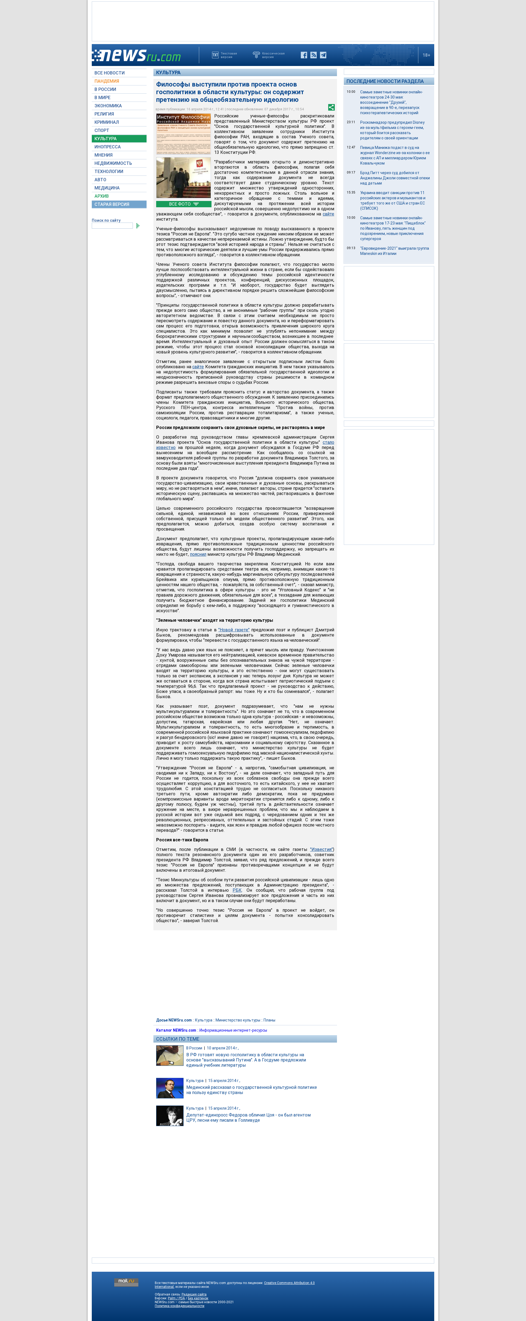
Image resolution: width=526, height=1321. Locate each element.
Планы (269, 1020)
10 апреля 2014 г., (223, 1048)
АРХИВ (102, 196)
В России (194, 1048)
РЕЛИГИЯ (104, 114)
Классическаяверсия (273, 55)
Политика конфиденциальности (179, 1306)
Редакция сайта (194, 1294)
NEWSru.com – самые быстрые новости (186, 1302)
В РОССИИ (105, 89)
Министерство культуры (238, 1020)
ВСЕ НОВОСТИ (110, 73)
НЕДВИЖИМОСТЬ (113, 163)
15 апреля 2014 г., (224, 1080)
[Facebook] (304, 55)
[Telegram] (323, 55)
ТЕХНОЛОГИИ (109, 171)
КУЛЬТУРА (106, 138)
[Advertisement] (263, 20)
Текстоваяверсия (229, 55)
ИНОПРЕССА (108, 146)
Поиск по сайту (106, 220)
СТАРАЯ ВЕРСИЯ (112, 204)
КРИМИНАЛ (107, 122)
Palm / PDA (176, 1298)
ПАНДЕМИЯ (107, 81)
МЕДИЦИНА (107, 188)
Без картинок (198, 1298)
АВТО (100, 179)
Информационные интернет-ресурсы (233, 1030)
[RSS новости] (313, 55)
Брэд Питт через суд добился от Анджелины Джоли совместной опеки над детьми (395, 178)
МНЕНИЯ (104, 155)
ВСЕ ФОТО (180, 204)
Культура (168, 72)
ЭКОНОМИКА (108, 105)
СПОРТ (102, 130)
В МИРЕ (102, 97)
